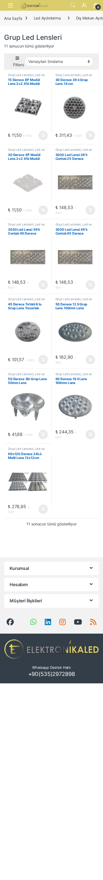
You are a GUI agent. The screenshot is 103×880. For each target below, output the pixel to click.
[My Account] (84, 5)
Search (73, 5)
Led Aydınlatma (47, 18)
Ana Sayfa (13, 18)
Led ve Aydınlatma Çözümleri (26, 76)
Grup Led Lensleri (21, 75)
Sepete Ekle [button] (41, 135)
